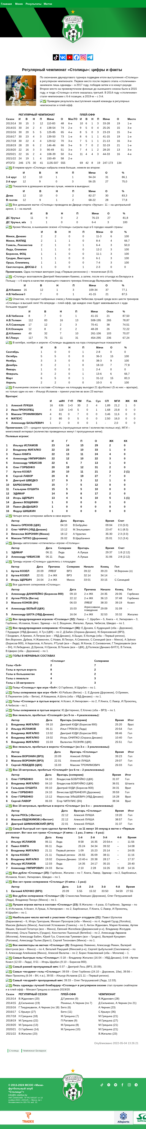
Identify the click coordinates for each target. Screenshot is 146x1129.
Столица (14, 1050)
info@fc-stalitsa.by (17, 1095)
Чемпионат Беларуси (34, 1050)
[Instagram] (83, 59)
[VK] (63, 59)
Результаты (33, 3)
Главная (6, 3)
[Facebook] (76, 59)
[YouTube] (70, 59)
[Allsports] (123, 1117)
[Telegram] (90, 59)
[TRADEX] (28, 1117)
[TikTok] (56, 59)
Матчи (48, 3)
